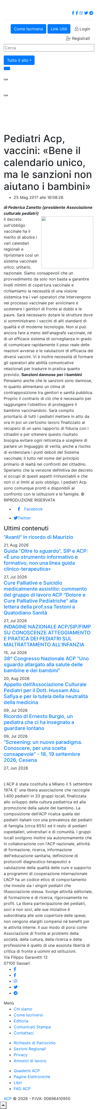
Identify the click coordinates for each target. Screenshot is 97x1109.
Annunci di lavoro (30, 1060)
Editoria (21, 1020)
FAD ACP (22, 1088)
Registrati (80, 38)
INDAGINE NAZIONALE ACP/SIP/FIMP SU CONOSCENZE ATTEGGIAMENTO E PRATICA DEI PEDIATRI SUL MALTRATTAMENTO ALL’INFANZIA (47, 636)
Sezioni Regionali (30, 1048)
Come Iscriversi (28, 28)
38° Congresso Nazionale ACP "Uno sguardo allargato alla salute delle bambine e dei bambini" (46, 664)
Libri (18, 1082)
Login (84, 28)
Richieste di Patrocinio (35, 1042)
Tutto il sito (17, 60)
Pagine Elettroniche (32, 1076)
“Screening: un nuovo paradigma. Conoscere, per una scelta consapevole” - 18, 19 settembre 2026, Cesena (43, 751)
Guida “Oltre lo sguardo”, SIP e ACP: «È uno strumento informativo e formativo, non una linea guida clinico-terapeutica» (46, 560)
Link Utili (59, 28)
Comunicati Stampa (32, 1026)
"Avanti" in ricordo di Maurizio (38, 537)
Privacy (21, 1054)
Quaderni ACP (27, 1070)
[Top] (3, 1105)
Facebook (33, 508)
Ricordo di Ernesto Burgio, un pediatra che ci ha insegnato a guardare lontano (39, 722)
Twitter (24, 517)
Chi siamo (23, 1008)
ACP (8, 1098)
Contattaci (24, 1032)
